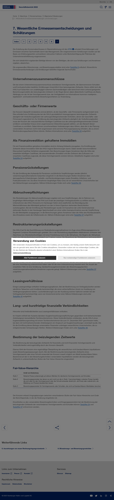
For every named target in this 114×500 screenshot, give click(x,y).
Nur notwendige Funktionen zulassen (79, 258)
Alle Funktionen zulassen (34, 258)
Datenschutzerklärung (22, 253)
